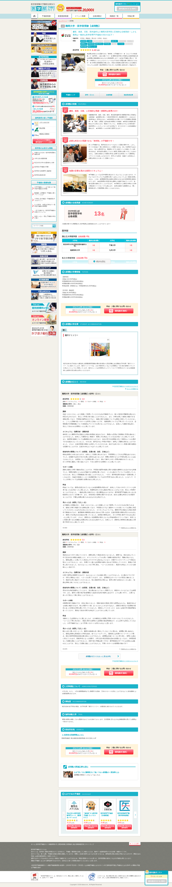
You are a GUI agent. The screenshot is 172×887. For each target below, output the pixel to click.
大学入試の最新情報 (40, 158)
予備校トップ (70, 95)
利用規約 (69, 844)
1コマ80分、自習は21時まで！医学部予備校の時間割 (44, 205)
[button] (135, 814)
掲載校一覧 (114, 16)
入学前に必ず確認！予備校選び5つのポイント (44, 199)
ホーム (33, 844)
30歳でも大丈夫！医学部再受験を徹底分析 (45, 153)
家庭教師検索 (63, 16)
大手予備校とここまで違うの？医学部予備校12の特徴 (44, 188)
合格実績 (109, 95)
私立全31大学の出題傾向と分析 (44, 162)
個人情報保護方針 (78, 844)
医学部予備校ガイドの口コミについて (126, 386)
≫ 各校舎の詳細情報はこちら (73, 735)
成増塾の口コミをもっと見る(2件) (98, 656)
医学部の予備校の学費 (41, 167)
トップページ (63, 21)
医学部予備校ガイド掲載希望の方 (46, 844)
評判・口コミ (89, 95)
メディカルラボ (44, 122)
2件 (98, 50)
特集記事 (131, 16)
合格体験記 (97, 16)
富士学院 (42, 128)
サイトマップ (89, 844)
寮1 (64, 330)
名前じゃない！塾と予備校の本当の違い (44, 217)
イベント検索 (80, 16)
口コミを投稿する (132, 389)
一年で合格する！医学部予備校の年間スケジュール (44, 211)
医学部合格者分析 (40, 175)
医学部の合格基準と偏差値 (42, 171)
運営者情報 (61, 844)
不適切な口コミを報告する (128, 527)
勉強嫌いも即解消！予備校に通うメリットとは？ (44, 193)
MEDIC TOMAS (44, 134)
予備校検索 (46, 16)
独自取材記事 (128, 95)
